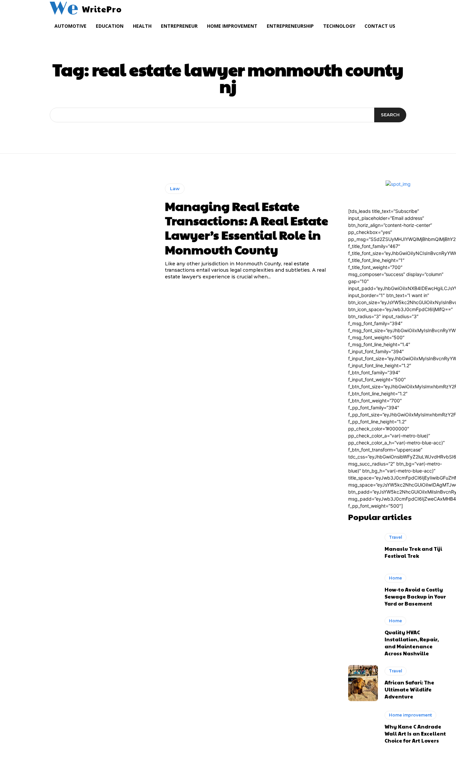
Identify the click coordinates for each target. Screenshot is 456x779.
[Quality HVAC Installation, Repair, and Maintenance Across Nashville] (363, 635)
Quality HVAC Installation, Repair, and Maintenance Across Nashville (412, 643)
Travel (395, 537)
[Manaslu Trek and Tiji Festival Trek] (363, 546)
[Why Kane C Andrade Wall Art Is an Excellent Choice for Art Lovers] (363, 727)
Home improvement (410, 715)
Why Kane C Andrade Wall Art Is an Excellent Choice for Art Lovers (415, 733)
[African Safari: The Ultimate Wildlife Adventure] (363, 683)
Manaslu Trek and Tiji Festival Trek (413, 552)
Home (395, 577)
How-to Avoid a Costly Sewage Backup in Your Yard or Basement (415, 596)
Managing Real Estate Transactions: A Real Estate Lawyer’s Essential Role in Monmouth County (246, 228)
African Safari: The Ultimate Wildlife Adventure (409, 689)
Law (175, 188)
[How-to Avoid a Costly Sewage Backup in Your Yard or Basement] (363, 590)
